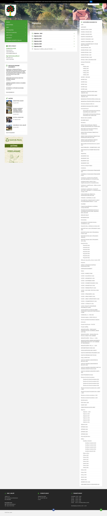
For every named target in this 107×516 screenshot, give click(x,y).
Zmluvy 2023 (83, 472)
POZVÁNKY (83, 204)
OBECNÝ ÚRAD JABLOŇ (18, 100)
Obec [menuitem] (7, 27)
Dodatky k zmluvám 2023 (86, 34)
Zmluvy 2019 (86, 463)
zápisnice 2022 (84, 424)
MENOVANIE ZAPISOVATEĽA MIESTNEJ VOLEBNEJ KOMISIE (14, 78)
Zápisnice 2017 (86, 416)
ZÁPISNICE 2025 (84, 431)
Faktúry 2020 (86, 74)
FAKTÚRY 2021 (84, 79)
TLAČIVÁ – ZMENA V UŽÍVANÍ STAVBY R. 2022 (90, 298)
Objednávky (83, 153)
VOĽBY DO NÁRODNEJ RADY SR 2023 (88, 355)
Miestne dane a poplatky (86, 117)
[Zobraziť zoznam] (74, 33)
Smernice (83, 262)
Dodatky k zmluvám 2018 (90, 445)
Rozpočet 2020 (86, 253)
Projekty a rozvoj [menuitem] (11, 32)
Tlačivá (82, 271)
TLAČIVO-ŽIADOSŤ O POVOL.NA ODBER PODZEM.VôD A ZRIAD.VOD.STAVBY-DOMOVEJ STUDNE (90, 311)
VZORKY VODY (84, 405)
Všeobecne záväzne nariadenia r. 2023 (89, 395)
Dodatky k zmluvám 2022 (86, 31)
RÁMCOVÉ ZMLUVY (85, 215)
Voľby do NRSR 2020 (85, 357)
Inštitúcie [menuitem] (9, 35)
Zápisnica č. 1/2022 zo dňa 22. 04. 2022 (43, 49)
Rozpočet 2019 (86, 251)
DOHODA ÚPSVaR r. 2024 (86, 52)
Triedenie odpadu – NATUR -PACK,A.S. (89, 317)
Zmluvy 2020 (86, 465)
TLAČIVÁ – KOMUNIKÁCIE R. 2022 (87, 278)
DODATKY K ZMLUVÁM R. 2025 (87, 39)
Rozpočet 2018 (86, 249)
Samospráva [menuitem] (9, 24)
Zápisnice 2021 (86, 422)
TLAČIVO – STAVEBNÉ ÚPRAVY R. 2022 (89, 301)
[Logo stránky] (10, 17)
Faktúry (82, 64)
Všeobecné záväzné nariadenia (87, 377)
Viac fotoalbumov (10, 132)
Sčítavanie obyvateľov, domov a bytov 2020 (90, 260)
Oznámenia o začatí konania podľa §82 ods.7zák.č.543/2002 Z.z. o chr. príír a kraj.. (90, 178)
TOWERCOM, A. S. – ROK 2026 (87, 314)
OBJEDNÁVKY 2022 (85, 158)
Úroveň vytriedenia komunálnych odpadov (90, 319)
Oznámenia (83, 168)
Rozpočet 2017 (86, 247)
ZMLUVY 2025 (84, 477)
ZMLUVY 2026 (84, 479)
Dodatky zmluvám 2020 (90, 451)
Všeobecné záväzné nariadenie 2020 (91, 385)
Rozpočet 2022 (86, 257)
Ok (90, 1)
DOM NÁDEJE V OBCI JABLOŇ (19, 125)
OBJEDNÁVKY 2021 (85, 156)
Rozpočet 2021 (86, 255)
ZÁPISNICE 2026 (84, 434)
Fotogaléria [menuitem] (9, 30)
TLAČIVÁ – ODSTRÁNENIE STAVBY (88, 280)
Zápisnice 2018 (86, 418)
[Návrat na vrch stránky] (101, 510)
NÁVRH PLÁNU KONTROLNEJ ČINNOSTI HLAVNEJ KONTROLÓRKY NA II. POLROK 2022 (90, 125)
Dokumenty (38, 26)
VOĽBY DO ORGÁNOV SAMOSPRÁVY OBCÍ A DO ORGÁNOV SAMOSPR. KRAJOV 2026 (91, 368)
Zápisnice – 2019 (86, 411)
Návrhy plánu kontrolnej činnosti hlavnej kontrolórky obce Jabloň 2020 (91, 114)
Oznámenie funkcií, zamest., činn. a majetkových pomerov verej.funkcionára (90, 182)
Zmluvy (82, 438)
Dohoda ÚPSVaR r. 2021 (86, 47)
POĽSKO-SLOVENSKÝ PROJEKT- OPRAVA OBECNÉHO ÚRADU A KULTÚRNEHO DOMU (18, 110)
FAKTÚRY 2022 (84, 82)
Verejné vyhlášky (84, 326)
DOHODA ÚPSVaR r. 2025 (86, 54)
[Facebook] (53, 510)
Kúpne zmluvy (86, 453)
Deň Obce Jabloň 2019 (18, 117)
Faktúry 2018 (86, 70)
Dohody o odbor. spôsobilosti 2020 (88, 59)
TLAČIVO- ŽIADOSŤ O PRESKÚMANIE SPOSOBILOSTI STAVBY (88, 306)
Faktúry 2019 (86, 72)
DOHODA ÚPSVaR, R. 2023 (86, 57)
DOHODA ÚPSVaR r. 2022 (86, 50)
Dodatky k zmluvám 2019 (90, 447)
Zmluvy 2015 (86, 455)
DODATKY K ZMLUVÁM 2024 (86, 36)
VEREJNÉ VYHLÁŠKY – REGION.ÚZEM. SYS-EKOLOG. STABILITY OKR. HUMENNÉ (89, 335)
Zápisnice (83, 409)
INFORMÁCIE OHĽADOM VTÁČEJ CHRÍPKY (89, 106)
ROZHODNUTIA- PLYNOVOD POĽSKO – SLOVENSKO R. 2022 (89, 223)
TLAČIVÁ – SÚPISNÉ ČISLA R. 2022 (88, 285)
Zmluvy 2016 (86, 457)
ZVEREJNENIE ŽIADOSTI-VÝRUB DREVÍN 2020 (90, 484)
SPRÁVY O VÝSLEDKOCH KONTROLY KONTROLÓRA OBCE (88, 265)
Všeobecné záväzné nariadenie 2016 (91, 379)
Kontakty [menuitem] (9, 37)
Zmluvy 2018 (86, 461)
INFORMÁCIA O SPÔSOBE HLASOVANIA (15, 88)
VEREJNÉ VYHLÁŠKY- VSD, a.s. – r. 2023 (89, 345)
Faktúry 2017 (86, 68)
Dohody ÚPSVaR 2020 (85, 62)
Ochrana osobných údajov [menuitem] (13, 40)
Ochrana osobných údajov (86, 165)
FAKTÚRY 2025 (84, 86)
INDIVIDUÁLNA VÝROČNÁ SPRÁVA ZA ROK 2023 (90, 101)
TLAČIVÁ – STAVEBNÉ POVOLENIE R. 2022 (89, 283)
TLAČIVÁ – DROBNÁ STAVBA (86, 273)
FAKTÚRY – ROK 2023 (85, 77)
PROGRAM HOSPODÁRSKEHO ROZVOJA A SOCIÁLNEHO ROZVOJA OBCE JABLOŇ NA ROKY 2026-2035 (90, 211)
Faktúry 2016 (86, 66)
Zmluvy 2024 (83, 474)
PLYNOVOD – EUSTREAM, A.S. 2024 (88, 197)
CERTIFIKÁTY (83, 27)
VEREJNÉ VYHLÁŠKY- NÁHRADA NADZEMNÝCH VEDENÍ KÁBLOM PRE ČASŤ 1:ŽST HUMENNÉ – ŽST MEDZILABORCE (90, 342)
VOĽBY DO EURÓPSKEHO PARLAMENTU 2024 (90, 352)
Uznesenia (83, 322)
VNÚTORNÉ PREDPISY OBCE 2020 (88, 348)
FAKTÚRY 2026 (84, 89)
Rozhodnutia (83, 220)
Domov (33, 26)
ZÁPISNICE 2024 (84, 429)
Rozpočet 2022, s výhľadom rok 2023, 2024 (90, 226)
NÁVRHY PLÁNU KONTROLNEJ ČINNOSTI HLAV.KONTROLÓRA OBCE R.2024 (89, 140)
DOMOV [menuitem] (8, 22)
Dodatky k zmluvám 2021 (90, 449)
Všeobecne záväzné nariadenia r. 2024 (89, 397)
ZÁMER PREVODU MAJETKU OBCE (88, 407)
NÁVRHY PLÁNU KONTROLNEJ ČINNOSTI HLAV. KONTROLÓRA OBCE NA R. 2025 (90, 137)
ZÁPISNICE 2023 (84, 426)
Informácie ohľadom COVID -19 (87, 103)
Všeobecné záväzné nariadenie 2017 (91, 381)
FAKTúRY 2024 (84, 84)
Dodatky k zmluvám (87, 441)
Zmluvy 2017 (86, 459)
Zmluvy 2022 (83, 470)
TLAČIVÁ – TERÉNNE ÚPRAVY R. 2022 (88, 288)
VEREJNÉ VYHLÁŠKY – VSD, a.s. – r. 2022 (89, 338)
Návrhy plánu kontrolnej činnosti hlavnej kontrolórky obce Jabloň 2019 (91, 111)
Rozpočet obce (84, 243)
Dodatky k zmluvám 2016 (90, 443)
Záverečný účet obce (85, 436)
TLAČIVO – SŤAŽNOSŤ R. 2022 (87, 303)
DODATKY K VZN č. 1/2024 (86, 29)
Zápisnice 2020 (86, 420)
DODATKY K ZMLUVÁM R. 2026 (87, 41)
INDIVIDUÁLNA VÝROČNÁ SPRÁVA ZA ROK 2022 (90, 99)
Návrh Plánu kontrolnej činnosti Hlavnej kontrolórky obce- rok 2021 (89, 129)
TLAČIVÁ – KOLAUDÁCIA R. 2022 (87, 275)
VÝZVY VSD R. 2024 (85, 402)
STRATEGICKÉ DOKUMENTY (86, 268)
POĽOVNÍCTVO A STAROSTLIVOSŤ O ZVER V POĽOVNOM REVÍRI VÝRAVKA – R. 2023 (90, 200)
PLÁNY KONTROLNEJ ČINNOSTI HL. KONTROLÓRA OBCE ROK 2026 (88, 194)
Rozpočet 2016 (86, 245)
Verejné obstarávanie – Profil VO (88, 324)
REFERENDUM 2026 (85, 217)
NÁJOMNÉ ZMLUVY (85, 120)
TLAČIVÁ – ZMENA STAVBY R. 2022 (88, 296)
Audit (82, 24)
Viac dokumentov (10, 92)
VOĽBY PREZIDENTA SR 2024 (87, 374)
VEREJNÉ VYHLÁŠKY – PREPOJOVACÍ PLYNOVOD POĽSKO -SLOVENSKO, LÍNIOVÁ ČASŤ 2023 (90, 331)
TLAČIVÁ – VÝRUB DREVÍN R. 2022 (88, 294)
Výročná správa (84, 400)
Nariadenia (83, 122)
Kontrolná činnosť (85, 108)
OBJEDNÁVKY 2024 (85, 163)
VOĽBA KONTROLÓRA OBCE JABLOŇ (88, 350)
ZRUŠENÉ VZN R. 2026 (85, 482)
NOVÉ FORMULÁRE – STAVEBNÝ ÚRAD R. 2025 (90, 147)
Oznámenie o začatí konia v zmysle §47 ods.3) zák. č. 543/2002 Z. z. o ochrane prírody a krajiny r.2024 (91, 190)
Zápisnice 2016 (86, 413)
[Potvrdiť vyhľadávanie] (100, 3)
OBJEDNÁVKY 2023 (85, 160)
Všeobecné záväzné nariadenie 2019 (91, 383)
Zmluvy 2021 (86, 467)
